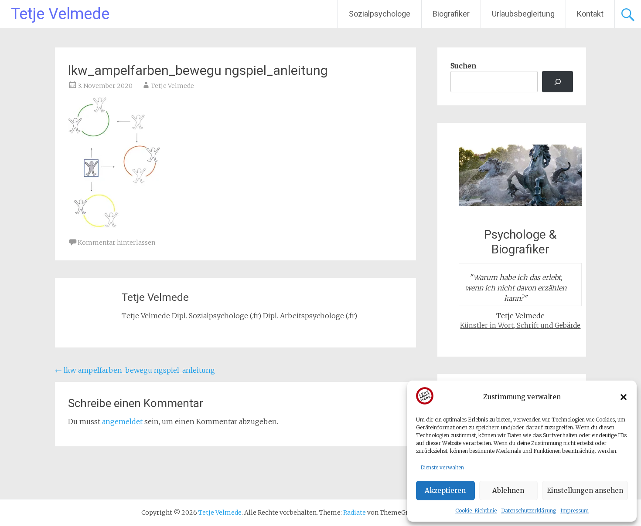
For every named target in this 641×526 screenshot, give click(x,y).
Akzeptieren (445, 490)
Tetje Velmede (60, 14)
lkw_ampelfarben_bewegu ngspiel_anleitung (135, 370)
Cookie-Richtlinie (476, 510)
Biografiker (451, 13)
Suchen (463, 65)
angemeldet (122, 421)
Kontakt (590, 13)
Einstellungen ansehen (585, 490)
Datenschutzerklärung (528, 510)
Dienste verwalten (442, 467)
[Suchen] (557, 81)
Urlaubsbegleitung (523, 13)
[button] (623, 397)
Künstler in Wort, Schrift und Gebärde (520, 325)
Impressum (574, 510)
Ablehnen (508, 490)
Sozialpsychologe (379, 13)
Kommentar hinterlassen (116, 242)
